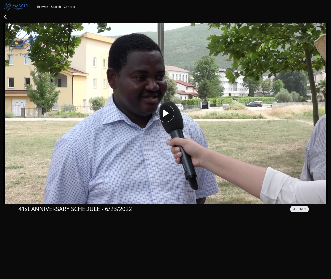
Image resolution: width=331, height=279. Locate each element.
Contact (69, 7)
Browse (42, 7)
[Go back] (5, 17)
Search (56, 7)
